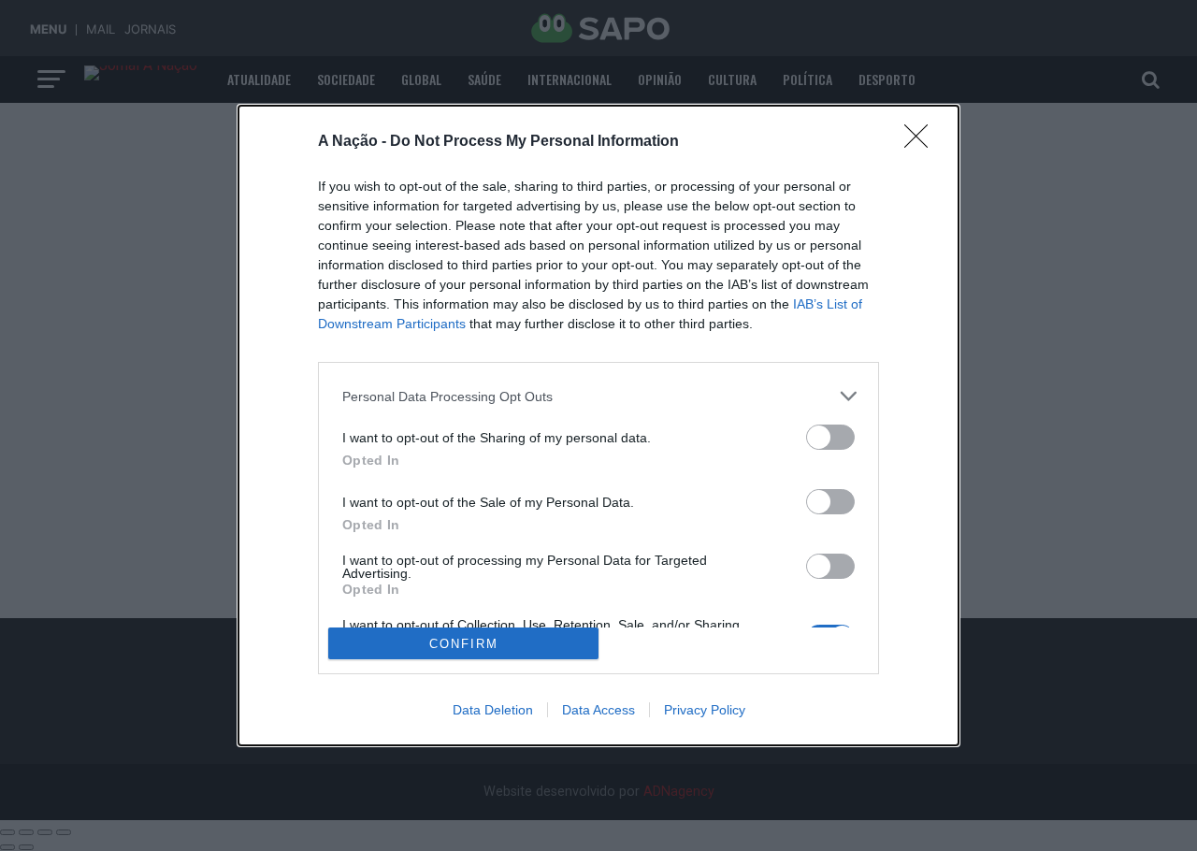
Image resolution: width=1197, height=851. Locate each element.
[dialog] (598, 425)
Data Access (598, 709)
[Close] (922, 142)
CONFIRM (463, 644)
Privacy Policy (704, 709)
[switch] (830, 437)
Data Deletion (493, 709)
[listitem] (598, 396)
